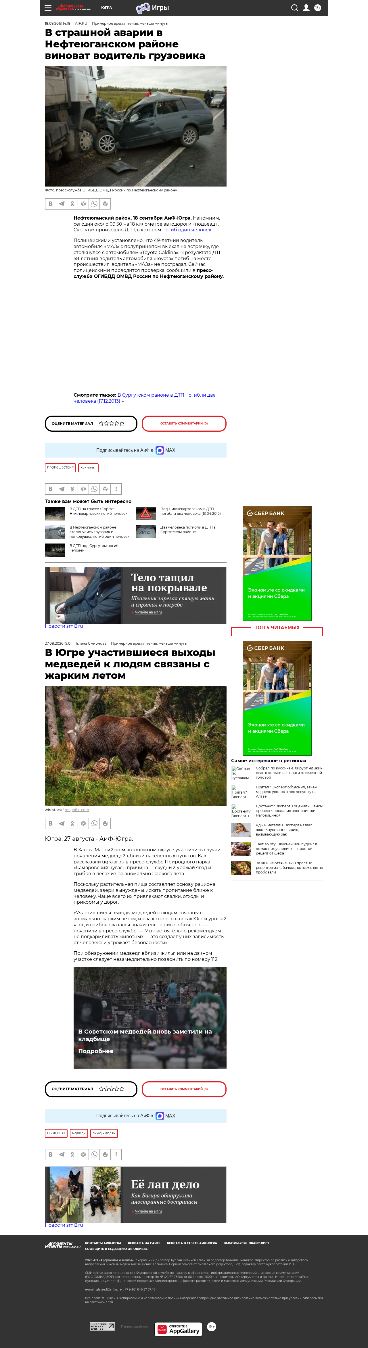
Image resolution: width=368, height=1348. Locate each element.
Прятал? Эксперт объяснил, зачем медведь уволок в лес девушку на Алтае (286, 791)
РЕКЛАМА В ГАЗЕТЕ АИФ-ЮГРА (192, 1243)
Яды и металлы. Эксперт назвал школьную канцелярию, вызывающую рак (284, 829)
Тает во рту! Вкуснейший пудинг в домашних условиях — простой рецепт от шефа (286, 848)
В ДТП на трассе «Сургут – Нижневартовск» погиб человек (98, 511)
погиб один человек (186, 230)
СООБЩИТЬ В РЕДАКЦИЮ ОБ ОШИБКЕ (116, 1249)
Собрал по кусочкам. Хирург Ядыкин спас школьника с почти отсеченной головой (289, 772)
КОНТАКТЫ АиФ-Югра (103, 1243)
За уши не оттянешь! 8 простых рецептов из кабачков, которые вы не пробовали (289, 867)
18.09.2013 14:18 (57, 23)
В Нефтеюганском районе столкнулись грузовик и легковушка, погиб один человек (99, 532)
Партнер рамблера (134, 1326)
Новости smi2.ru (64, 626)
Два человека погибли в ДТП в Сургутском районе (188, 529)
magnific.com (77, 810)
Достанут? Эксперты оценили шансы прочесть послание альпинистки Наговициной (289, 810)
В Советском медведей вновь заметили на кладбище (145, 1035)
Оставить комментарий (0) (184, 423)
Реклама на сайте (144, 1243)
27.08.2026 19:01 (58, 643)
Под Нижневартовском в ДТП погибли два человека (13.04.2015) (190, 511)
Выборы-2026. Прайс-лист (246, 1243)
